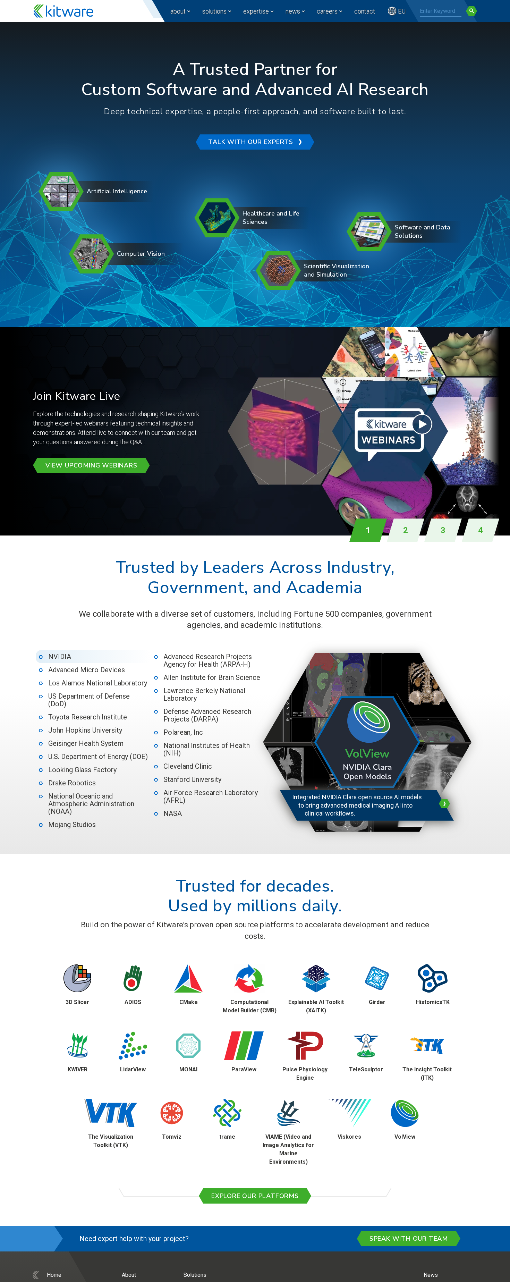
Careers (327, 11)
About (178, 11)
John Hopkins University (85, 730)
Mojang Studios (72, 824)
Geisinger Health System (86, 743)
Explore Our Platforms (255, 1196)
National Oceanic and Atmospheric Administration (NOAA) (91, 803)
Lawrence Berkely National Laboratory (204, 694)
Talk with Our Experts (250, 142)
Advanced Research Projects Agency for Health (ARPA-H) (207, 660)
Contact (364, 11)
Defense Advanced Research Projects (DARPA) (207, 715)
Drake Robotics (72, 783)
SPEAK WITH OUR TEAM (408, 1238)
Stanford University (192, 779)
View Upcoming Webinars (91, 465)
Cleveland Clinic (187, 766)
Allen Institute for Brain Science (211, 677)
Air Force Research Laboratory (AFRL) (210, 796)
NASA (172, 813)
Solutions (214, 11)
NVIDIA (59, 656)
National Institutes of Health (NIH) (206, 749)
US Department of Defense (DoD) (89, 700)
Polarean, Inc (183, 732)
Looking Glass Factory (82, 770)
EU (402, 11)
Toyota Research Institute (87, 717)
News (293, 11)
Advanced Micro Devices (86, 670)
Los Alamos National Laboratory (97, 683)
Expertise (256, 11)
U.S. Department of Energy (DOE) (98, 756)
